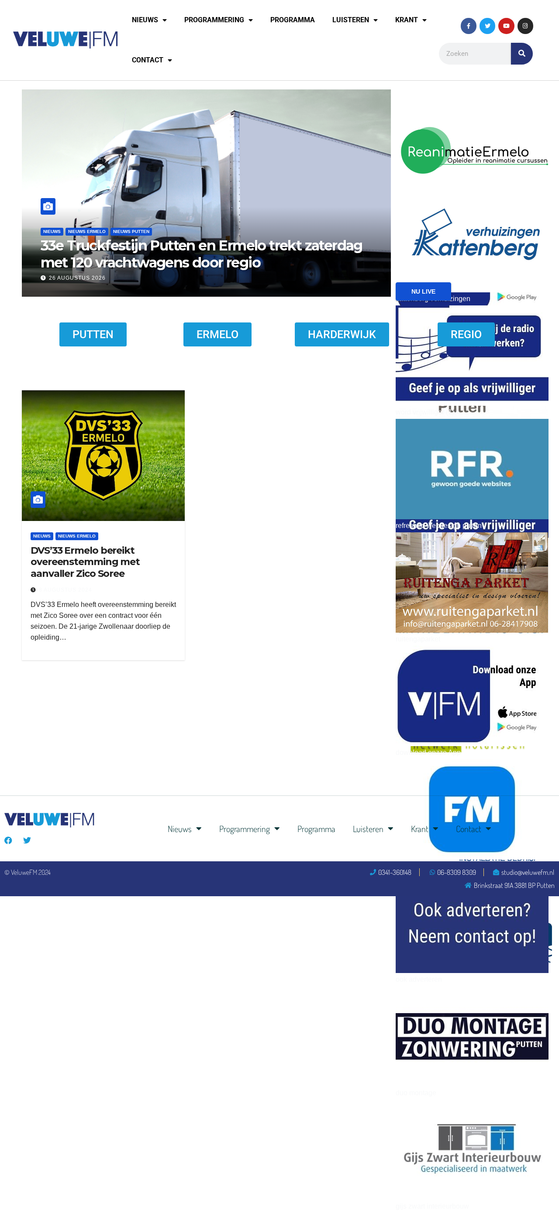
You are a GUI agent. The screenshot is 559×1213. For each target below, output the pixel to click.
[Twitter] (487, 26)
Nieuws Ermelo (87, 231)
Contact (147, 60)
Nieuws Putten (131, 231)
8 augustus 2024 (65, 590)
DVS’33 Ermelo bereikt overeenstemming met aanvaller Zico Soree (85, 562)
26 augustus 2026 (77, 278)
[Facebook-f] (468, 26)
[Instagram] (525, 26)
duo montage (416, 1092)
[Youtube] (506, 26)
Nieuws (145, 20)
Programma (292, 20)
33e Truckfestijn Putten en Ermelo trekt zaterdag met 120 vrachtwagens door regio (201, 254)
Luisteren (350, 20)
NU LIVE (423, 291)
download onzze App (428, 752)
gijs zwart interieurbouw (432, 1206)
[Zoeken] (522, 54)
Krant (406, 20)
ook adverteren (419, 979)
